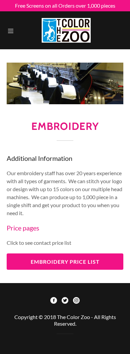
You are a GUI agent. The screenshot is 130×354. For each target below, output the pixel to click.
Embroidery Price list (65, 261)
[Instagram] (76, 300)
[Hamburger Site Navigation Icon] (11, 30)
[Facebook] (53, 300)
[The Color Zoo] (66, 29)
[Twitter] (65, 300)
